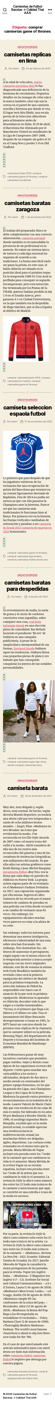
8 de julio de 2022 (38, 596)
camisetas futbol (21, 1355)
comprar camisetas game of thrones (27, 552)
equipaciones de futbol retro (22, 1378)
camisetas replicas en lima (27, 57)
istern (16, 68)
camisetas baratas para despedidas (27, 585)
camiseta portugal (33, 238)
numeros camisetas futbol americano (27, 559)
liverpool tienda (24, 648)
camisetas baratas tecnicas (22, 1371)
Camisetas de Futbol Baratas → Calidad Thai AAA (27, 9)
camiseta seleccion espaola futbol (27, 410)
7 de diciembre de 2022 (38, 217)
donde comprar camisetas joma (24, 765)
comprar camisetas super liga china (26, 761)
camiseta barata (27, 788)
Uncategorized (27, 47)
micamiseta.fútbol (15, 872)
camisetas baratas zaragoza (27, 206)
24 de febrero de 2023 (38, 68)
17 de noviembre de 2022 (38, 421)
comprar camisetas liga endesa (24, 556)
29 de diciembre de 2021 (38, 795)
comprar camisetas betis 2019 (23, 377)
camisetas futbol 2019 (19, 173)
